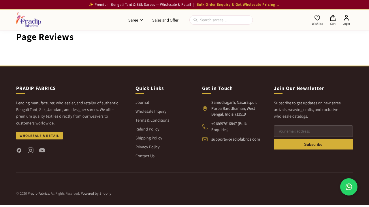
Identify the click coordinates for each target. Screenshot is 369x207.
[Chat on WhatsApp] (348, 186)
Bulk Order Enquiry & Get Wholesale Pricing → (238, 4)
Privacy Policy (147, 147)
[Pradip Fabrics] (28, 19)
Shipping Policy (148, 138)
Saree (133, 20)
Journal (142, 102)
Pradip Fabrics (38, 193)
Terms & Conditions (152, 120)
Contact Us (145, 155)
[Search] (195, 20)
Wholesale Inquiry (151, 111)
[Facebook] (19, 150)
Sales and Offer (165, 20)
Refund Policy (147, 129)
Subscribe (313, 144)
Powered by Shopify (96, 193)
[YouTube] (42, 150)
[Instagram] (30, 150)
